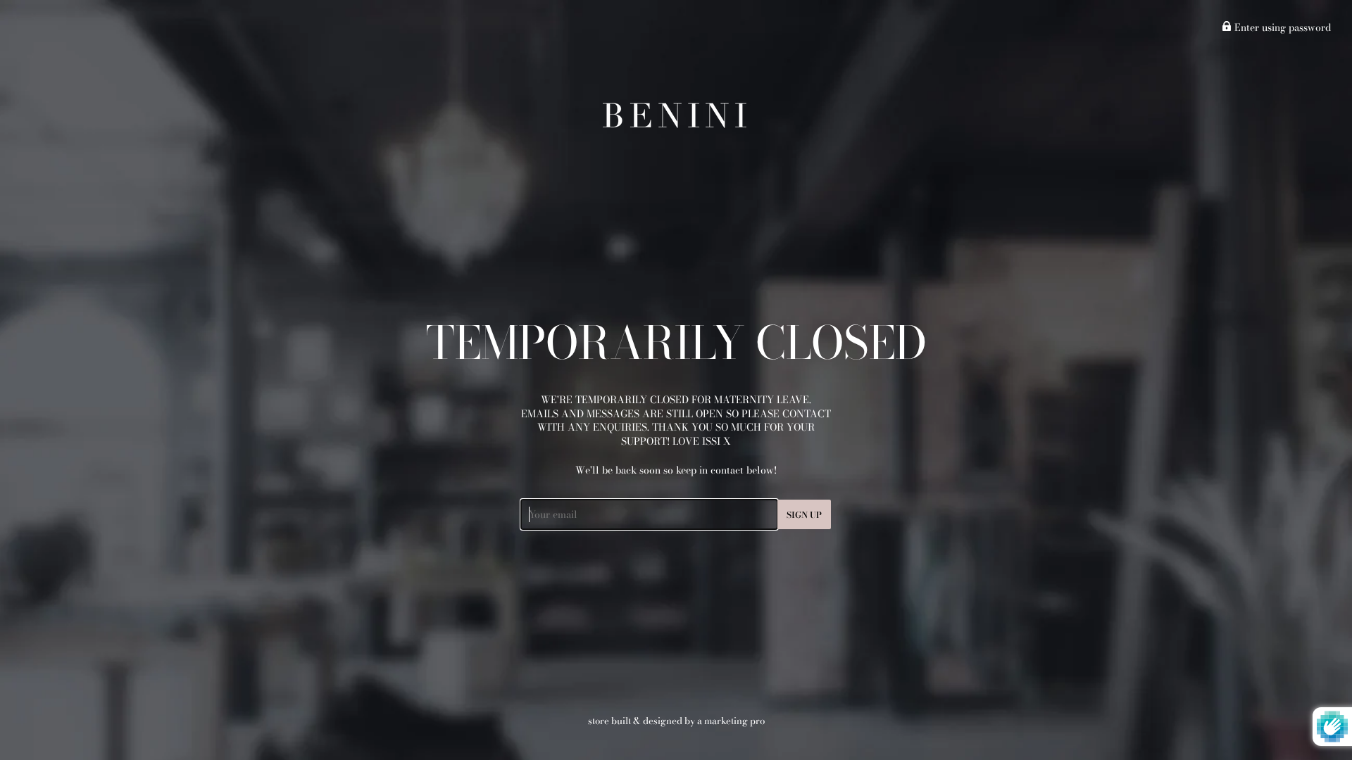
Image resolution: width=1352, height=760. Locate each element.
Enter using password (1281, 27)
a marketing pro (731, 721)
